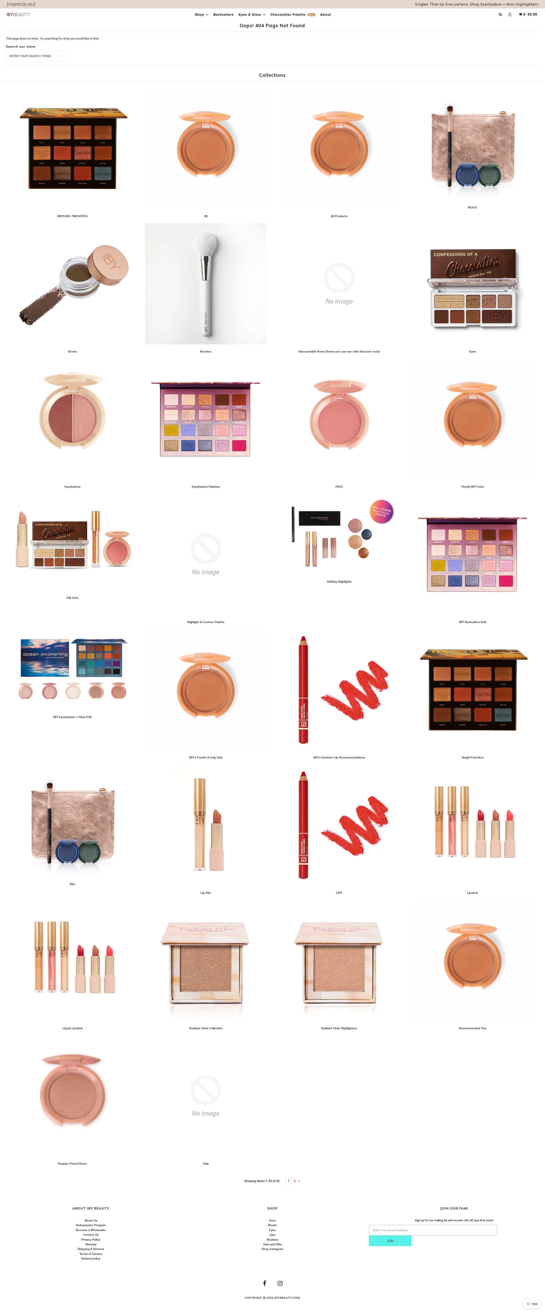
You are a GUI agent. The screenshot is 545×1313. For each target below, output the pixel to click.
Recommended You (472, 1028)
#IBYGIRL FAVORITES (72, 216)
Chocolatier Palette (292, 14)
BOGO (472, 207)
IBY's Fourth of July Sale (206, 757)
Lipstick (472, 892)
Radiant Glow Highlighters (339, 1028)
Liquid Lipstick (72, 1028)
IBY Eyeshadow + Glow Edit (72, 717)
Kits (72, 884)
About (325, 14)
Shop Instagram (272, 1249)
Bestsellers (223, 14)
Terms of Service (91, 1254)
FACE (339, 486)
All (205, 216)
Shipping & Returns (90, 1249)
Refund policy (90, 1258)
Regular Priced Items (72, 1163)
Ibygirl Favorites (472, 757)
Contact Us (91, 1234)
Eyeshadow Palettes (206, 486)
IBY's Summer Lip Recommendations (339, 757)
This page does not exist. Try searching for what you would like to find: (52, 38)
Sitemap (91, 1244)
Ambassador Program (91, 1225)
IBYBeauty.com (287, 1297)
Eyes (472, 351)
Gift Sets (72, 597)
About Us (91, 1220)
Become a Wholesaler (91, 1230)
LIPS (339, 892)
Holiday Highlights (339, 581)
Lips (272, 1234)
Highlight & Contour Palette (205, 622)
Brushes (205, 351)
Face (272, 1220)
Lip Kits (206, 892)
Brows (72, 351)
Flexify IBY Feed (472, 486)
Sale (206, 1163)
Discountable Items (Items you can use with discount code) (339, 351)
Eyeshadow (72, 486)
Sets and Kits (272, 1244)
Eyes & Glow (250, 14)
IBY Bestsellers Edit (472, 622)
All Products (339, 216)
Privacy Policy (90, 1239)
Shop (199, 14)
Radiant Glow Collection (205, 1028)
